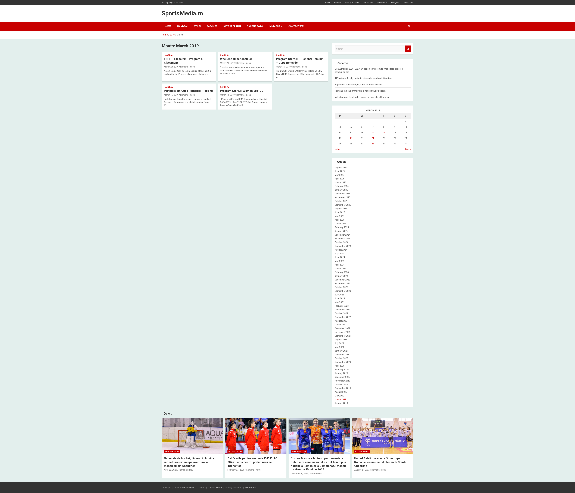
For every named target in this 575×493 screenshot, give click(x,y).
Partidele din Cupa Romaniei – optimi (188, 90)
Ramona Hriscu (187, 67)
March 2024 (340, 268)
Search (408, 48)
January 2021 (341, 350)
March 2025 (340, 223)
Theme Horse (215, 487)
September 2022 (343, 317)
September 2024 (343, 246)
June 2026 (340, 171)
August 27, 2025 (362, 470)
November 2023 (342, 283)
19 (351, 138)
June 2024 (340, 257)
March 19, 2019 (283, 67)
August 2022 (341, 321)
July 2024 (339, 253)
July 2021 (339, 343)
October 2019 (341, 384)
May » (408, 149)
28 (373, 143)
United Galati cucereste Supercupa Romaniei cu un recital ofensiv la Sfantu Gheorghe (380, 462)
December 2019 (342, 377)
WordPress (250, 487)
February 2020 (342, 369)
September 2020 (343, 362)
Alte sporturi (368, 2)
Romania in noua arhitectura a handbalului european (360, 91)
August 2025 (341, 208)
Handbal (337, 2)
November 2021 (342, 332)
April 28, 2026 (170, 470)
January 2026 (341, 190)
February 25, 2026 (235, 470)
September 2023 (343, 291)
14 (373, 132)
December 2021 (342, 328)
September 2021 (343, 336)
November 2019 (342, 380)
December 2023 (342, 279)
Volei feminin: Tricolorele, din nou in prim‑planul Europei (362, 97)
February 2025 (342, 227)
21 (373, 138)
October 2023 (341, 287)
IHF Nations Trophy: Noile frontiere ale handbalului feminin (363, 78)
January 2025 (341, 231)
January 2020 (341, 373)
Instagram (395, 2)
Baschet (355, 2)
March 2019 (340, 399)
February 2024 (342, 272)
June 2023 (340, 298)
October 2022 (341, 313)
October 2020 (341, 358)
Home (327, 2)
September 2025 (343, 205)
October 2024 (341, 242)
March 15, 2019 (171, 95)
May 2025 (339, 216)
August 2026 (341, 167)
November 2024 (342, 238)
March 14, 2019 (227, 95)
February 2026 (342, 186)
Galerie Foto (382, 2)
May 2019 (339, 395)
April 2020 (339, 365)
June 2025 (340, 212)
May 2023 (339, 302)
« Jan (337, 149)
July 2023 (339, 294)
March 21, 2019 (227, 63)
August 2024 (341, 249)
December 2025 (342, 193)
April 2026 (339, 178)
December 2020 (342, 354)
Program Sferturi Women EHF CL (241, 90)
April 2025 (339, 220)
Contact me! (408, 2)
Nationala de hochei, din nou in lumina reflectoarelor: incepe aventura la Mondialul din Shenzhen (189, 462)
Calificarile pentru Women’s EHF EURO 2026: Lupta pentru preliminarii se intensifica (252, 462)
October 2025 (341, 201)
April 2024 (339, 264)
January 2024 (341, 276)
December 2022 (342, 309)
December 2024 (342, 234)
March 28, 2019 (171, 67)
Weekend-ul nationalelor (236, 59)
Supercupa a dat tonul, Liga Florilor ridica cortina (358, 84)
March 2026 (340, 182)
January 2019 (341, 403)
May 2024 (339, 261)
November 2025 (342, 197)
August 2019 (341, 392)
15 (384, 132)
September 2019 (343, 388)
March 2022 (340, 324)
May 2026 (339, 175)
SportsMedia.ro (182, 13)
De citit (168, 413)
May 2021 (339, 347)
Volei (347, 2)
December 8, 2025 (299, 473)
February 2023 (342, 306)
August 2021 (341, 339)
